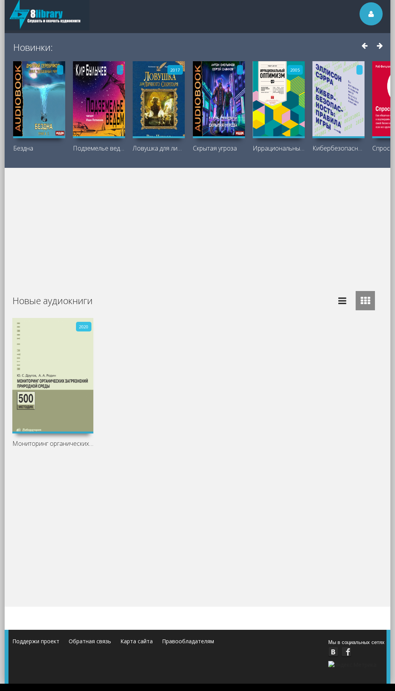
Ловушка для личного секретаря (159, 148)
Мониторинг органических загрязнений (52, 443)
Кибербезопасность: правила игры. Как (338, 148)
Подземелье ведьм (99, 148)
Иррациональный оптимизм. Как (279, 148)
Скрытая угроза (215, 148)
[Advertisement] (199, 225)
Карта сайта (136, 641)
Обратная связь (90, 641)
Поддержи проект (35, 641)
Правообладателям (188, 641)
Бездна (23, 148)
